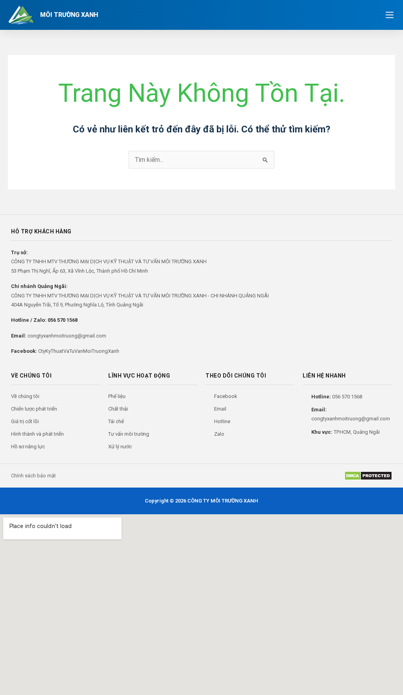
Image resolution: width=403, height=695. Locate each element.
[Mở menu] (389, 15)
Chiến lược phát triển (34, 409)
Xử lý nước (120, 446)
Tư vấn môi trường (128, 434)
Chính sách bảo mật (33, 476)
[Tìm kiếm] (371, 15)
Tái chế (116, 421)
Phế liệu (117, 396)
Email (220, 409)
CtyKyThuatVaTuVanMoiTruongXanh (78, 351)
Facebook (225, 396)
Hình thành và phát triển (37, 434)
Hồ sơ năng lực (28, 446)
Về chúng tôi (25, 396)
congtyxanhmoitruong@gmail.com (67, 336)
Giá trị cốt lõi (25, 421)
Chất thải (118, 409)
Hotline (222, 421)
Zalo (219, 434)
